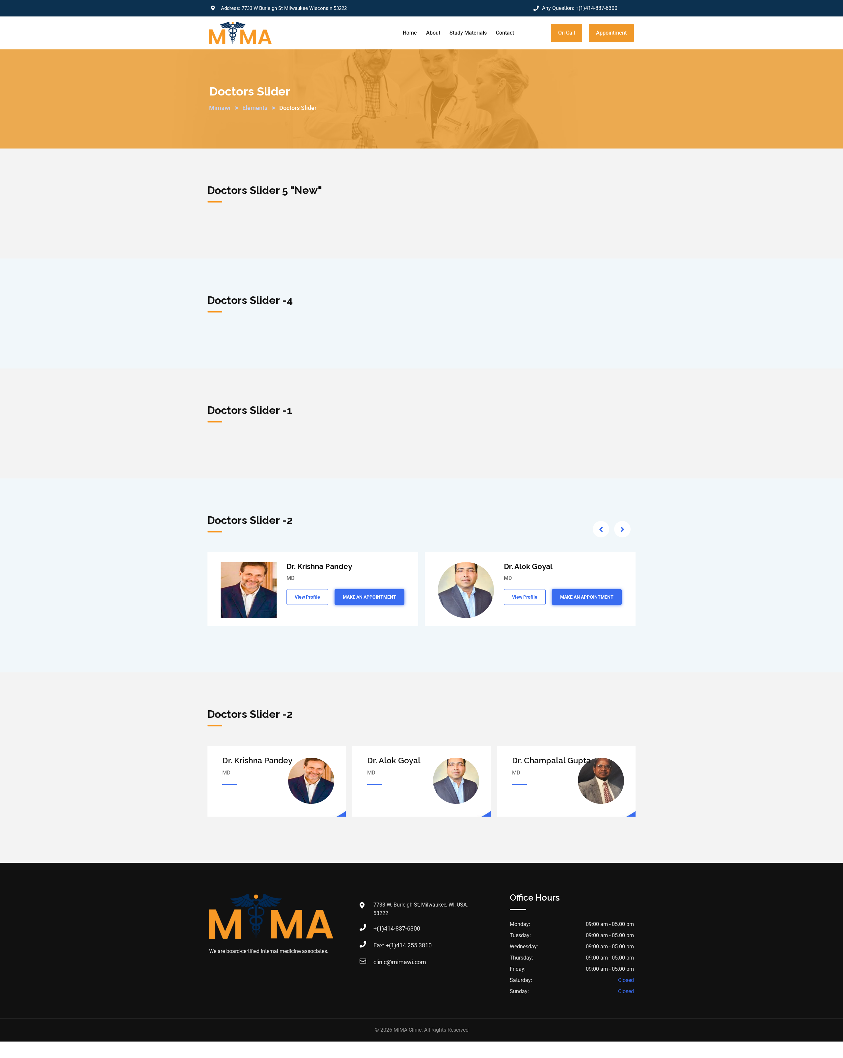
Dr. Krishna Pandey (319, 566)
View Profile (307, 597)
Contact (505, 33)
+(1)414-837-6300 (596, 8)
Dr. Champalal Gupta (551, 760)
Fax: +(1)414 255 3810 (402, 945)
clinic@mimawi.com (399, 962)
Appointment (611, 33)
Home (410, 33)
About (433, 33)
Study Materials (468, 33)
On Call (566, 33)
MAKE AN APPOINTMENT (369, 597)
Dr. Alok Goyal (528, 566)
